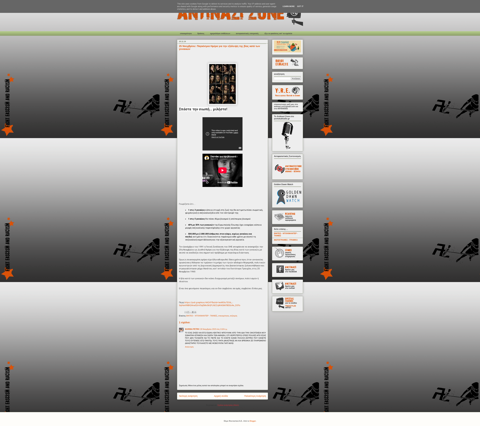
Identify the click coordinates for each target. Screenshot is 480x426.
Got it (300, 6)
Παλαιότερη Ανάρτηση (255, 396)
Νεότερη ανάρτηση (188, 396)
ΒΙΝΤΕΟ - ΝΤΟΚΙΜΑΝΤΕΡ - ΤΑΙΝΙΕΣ (201, 316)
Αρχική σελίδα (221, 396)
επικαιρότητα (186, 33)
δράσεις (200, 33)
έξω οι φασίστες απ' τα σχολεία (278, 33)
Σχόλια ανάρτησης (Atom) (228, 405)
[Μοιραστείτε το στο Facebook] (193, 312)
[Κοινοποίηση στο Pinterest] (195, 312)
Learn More (289, 6)
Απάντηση (189, 347)
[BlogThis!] (188, 312)
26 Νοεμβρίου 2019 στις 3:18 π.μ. (214, 329)
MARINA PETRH (192, 329)
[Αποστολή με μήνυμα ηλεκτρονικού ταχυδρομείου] (185, 312)
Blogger (253, 421)
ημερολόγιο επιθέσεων (220, 33)
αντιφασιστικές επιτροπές (247, 33)
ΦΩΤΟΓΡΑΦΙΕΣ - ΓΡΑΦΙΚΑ (286, 240)
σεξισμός (233, 316)
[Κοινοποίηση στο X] (190, 312)
